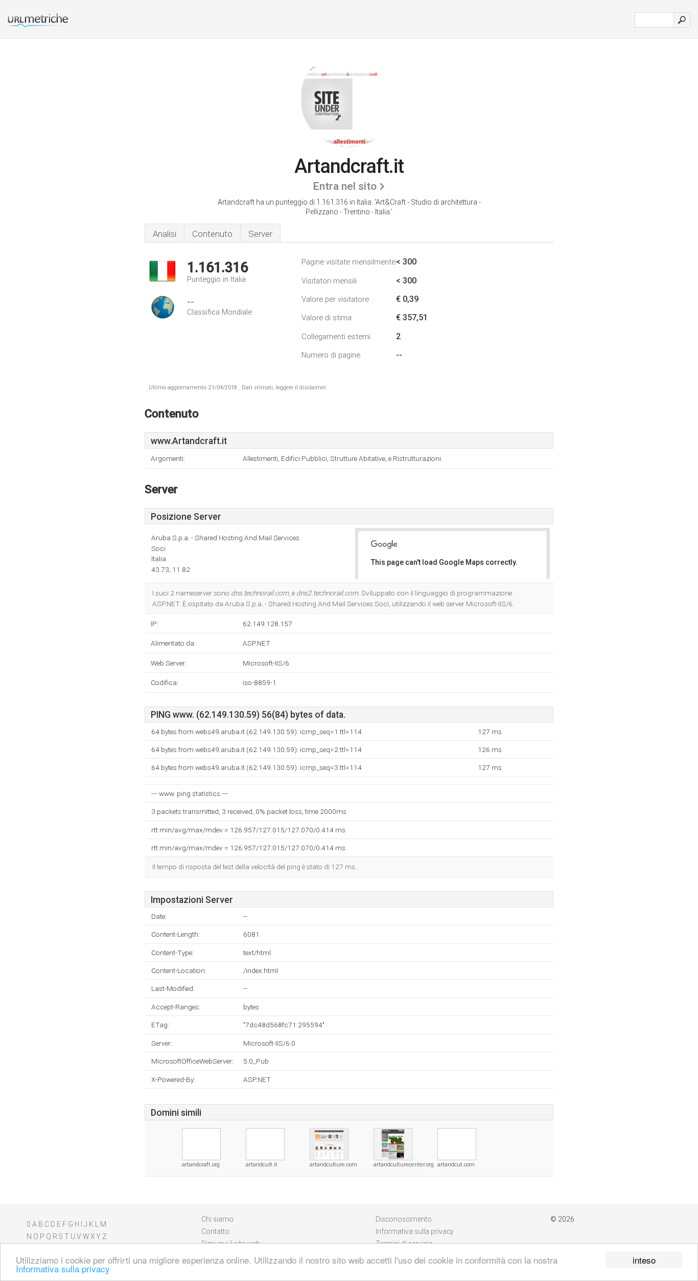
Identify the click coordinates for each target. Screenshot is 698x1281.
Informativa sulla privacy (63, 1268)
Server (260, 234)
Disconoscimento (404, 1219)
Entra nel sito (345, 186)
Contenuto (212, 234)
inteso (644, 1259)
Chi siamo (217, 1219)
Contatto (215, 1231)
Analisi (164, 234)
